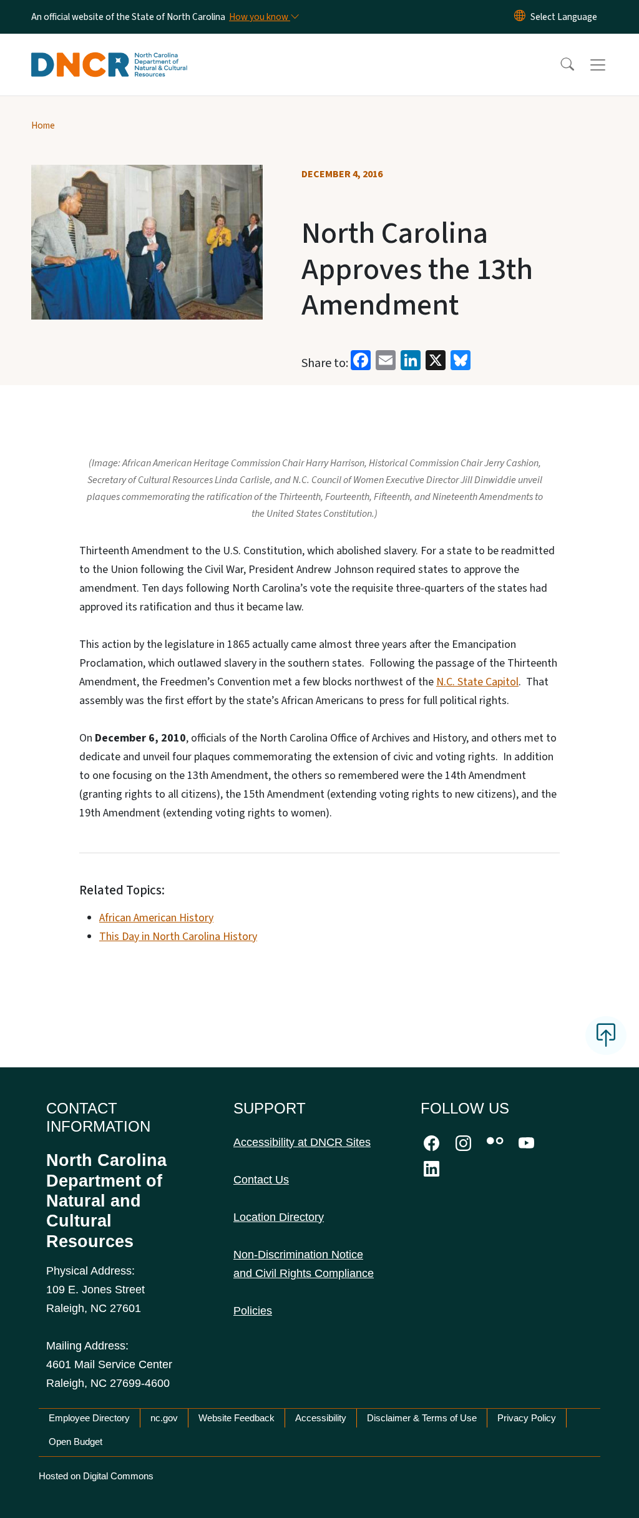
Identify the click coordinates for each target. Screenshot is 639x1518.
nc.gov (164, 1418)
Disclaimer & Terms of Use (422, 1418)
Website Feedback (236, 1418)
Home (43, 125)
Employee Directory (89, 1418)
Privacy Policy (526, 1418)
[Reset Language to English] (519, 16)
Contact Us (261, 1179)
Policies (252, 1311)
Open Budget (75, 1441)
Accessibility (320, 1418)
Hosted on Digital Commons (96, 1476)
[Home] (109, 50)
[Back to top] (606, 1035)
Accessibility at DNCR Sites (302, 1142)
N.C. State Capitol (477, 682)
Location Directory (278, 1217)
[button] (559, 65)
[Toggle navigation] (609, 65)
